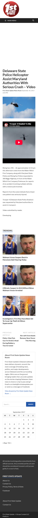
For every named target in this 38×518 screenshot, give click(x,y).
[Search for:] (19, 404)
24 (33, 433)
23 (28, 433)
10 (33, 424)
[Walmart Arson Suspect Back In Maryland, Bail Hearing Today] (19, 255)
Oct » (9, 443)
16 (28, 428)
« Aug (5, 443)
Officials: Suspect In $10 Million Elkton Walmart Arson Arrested (18, 289)
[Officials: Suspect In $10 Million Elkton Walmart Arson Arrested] (19, 286)
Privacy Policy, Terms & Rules (13, 487)
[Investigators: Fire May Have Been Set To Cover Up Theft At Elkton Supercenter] (19, 316)
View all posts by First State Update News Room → (19, 392)
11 (5, 428)
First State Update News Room (12, 90)
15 (24, 428)
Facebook (6, 491)
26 (10, 437)
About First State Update (12, 501)
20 (14, 433)
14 (19, 428)
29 (24, 437)
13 (14, 428)
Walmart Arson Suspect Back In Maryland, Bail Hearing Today (15, 258)
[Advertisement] (19, 46)
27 (14, 437)
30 (28, 437)
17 (33, 428)
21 (19, 433)
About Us (6, 481)
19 (10, 433)
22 (24, 433)
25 (5, 437)
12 (10, 428)
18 (5, 433)
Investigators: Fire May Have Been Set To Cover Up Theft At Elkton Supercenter (18, 321)
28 (19, 437)
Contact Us (7, 484)
